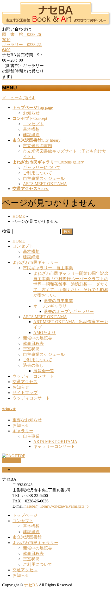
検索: (6, 231)
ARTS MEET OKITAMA (45, 183)
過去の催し (33, 365)
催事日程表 (33, 343)
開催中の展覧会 (37, 338)
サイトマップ (25, 392)
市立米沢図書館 (37, 145)
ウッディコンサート (31, 398)
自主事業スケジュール (44, 178)
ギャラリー (23, 431)
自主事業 (31, 436)
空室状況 (31, 349)
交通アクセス (25, 381)
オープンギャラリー (52, 306)
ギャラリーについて (41, 167)
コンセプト (33, 124)
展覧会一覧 (43, 371)
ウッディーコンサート (33, 376)
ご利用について (37, 173)
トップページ (25, 515)
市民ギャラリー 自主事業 (48, 268)
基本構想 (31, 129)
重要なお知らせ (27, 420)
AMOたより (44, 332)
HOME (19, 241)
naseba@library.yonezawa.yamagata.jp (56, 506)
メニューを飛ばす (18, 98)
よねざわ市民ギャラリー (35, 262)
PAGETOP (11, 460)
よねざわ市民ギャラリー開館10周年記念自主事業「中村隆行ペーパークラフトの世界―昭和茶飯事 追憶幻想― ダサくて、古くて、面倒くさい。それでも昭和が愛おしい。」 (70, 284)
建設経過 (31, 135)
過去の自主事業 (58, 300)
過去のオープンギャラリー (69, 311)
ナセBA (31, 585)
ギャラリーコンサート (54, 446)
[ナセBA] (56, 24)
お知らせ (31, 113)
